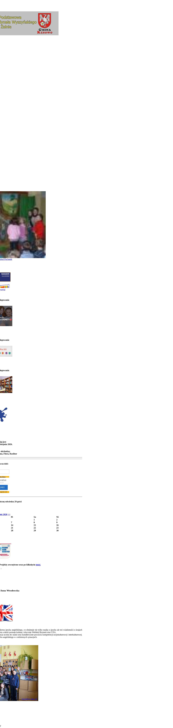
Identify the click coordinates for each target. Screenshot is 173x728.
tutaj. (38, 565)
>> (9, 514)
